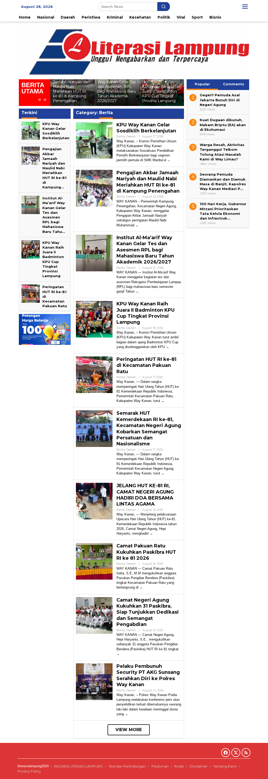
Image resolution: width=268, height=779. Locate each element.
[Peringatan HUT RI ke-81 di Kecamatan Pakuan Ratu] (162, 401)
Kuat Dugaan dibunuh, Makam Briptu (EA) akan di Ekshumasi (223, 124)
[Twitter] (235, 752)
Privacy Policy (30, 771)
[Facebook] (225, 752)
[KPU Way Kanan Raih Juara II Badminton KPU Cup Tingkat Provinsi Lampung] (167, 347)
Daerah (131, 136)
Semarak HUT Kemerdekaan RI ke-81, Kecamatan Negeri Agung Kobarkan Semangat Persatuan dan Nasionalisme (148, 428)
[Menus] (245, 7)
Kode (179, 766)
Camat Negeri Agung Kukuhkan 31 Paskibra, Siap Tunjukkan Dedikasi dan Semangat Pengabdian (147, 612)
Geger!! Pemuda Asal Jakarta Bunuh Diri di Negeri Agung (220, 100)
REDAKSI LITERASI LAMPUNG (78, 766)
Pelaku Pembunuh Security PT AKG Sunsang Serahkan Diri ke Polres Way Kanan (148, 675)
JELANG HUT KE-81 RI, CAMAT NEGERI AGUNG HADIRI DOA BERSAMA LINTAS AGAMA (145, 495)
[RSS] (246, 752)
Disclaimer (198, 766)
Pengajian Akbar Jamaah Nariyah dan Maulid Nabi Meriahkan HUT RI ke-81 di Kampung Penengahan (71, 89)
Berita (120, 136)
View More (128, 729)
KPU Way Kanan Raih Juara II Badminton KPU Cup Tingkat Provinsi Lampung (161, 93)
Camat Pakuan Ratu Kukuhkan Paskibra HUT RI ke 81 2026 (146, 552)
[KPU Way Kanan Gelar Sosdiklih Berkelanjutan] (168, 160)
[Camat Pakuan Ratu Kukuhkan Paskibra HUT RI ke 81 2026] (141, 587)
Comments (233, 84)
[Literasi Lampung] (134, 50)
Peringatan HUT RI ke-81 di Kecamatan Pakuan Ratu (146, 365)
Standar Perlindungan (127, 766)
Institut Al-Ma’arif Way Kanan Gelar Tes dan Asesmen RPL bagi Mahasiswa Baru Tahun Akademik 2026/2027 (116, 89)
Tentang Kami (225, 766)
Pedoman (160, 766)
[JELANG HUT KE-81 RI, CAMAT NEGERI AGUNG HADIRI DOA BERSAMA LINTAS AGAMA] (151, 533)
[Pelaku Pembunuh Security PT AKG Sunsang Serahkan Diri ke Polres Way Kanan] (126, 714)
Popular (202, 84)
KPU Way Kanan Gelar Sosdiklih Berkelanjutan (146, 128)
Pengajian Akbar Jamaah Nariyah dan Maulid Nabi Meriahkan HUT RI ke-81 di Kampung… (54, 168)
